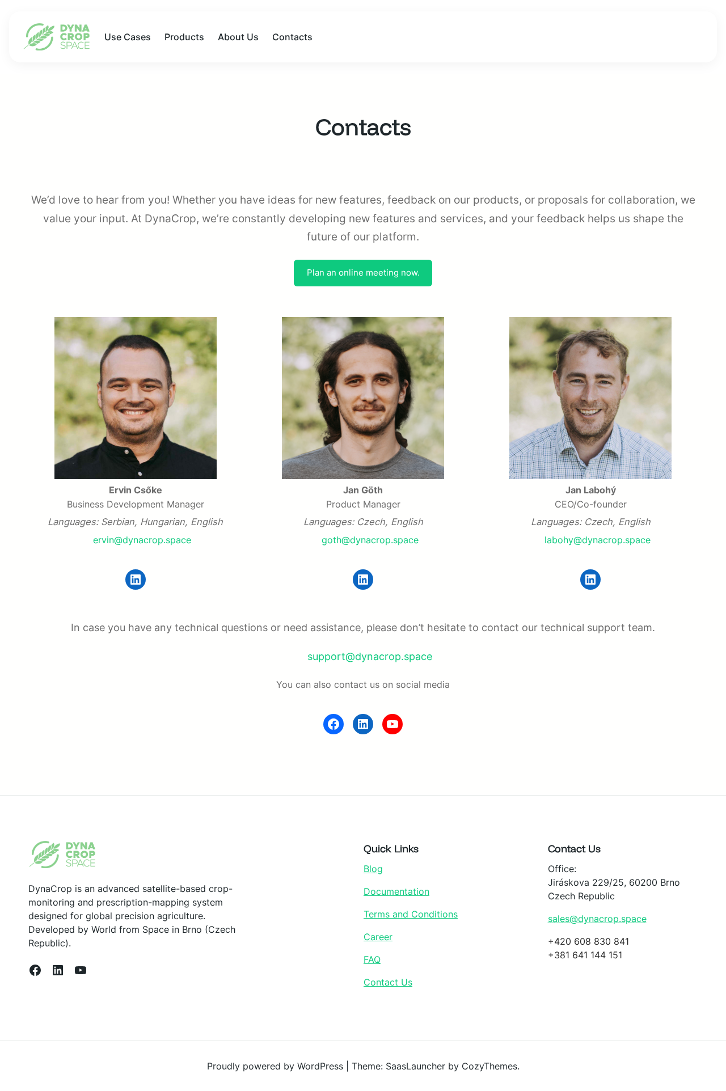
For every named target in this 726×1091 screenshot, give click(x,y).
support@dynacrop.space (369, 656)
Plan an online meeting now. (363, 272)
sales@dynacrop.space (597, 918)
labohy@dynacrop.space (597, 540)
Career (378, 936)
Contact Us (388, 982)
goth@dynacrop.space (370, 540)
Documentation (396, 891)
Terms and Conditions (411, 914)
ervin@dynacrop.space (142, 540)
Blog (373, 868)
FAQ (372, 959)
